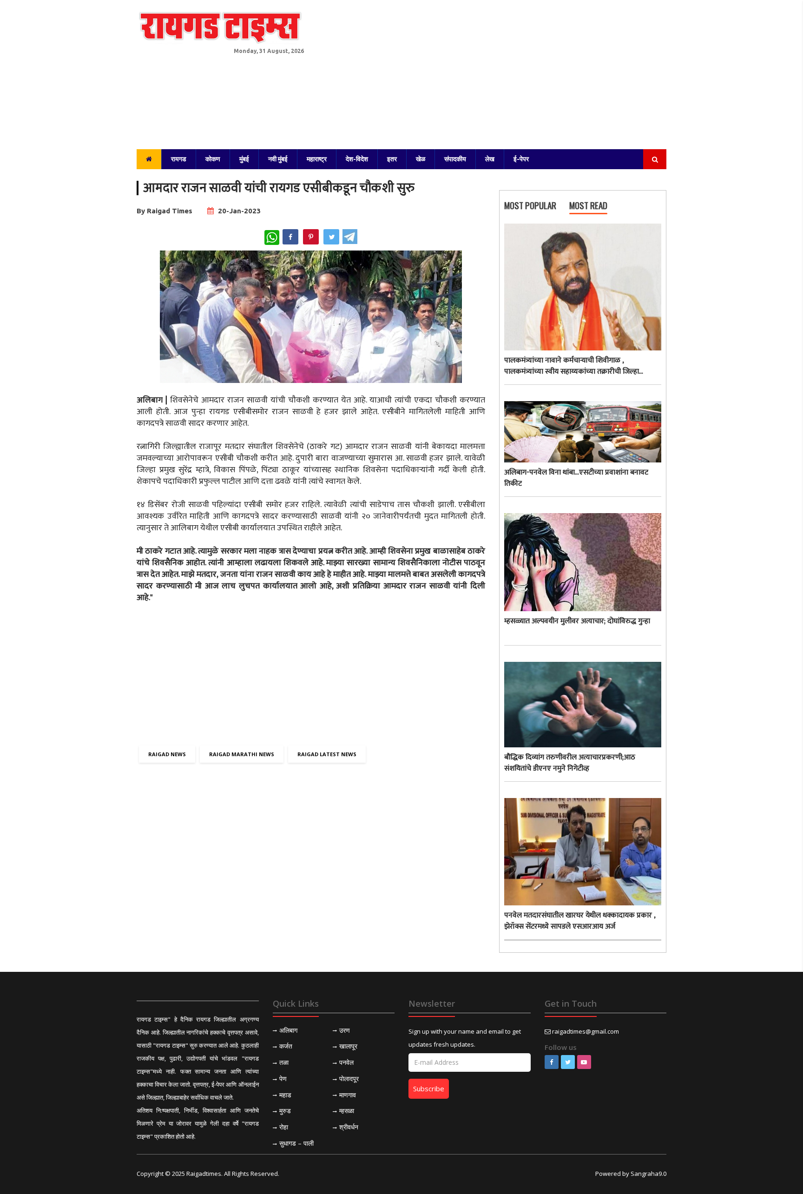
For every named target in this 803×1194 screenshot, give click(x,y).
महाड (285, 1094)
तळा (284, 1062)
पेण (283, 1078)
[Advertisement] (492, 70)
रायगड (178, 159)
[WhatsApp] (271, 237)
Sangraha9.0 (648, 1173)
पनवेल (346, 1062)
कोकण (212, 159)
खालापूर (348, 1046)
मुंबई (244, 159)
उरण (344, 1030)
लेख (489, 159)
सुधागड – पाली (296, 1143)
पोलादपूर (349, 1078)
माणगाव (347, 1094)
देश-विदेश (357, 159)
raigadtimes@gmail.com (585, 1031)
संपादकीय (455, 159)
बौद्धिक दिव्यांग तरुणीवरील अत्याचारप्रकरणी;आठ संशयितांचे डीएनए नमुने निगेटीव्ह (569, 763)
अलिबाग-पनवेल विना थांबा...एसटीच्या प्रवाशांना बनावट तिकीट (576, 478)
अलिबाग (288, 1030)
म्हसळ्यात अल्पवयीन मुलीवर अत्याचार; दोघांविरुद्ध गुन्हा (577, 621)
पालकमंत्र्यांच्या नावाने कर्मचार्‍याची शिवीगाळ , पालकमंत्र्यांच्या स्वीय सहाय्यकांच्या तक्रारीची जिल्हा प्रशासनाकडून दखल (571, 366)
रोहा (283, 1126)
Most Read (588, 205)
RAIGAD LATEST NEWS (326, 754)
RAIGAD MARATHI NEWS (241, 754)
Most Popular (530, 205)
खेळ (420, 159)
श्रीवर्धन (348, 1126)
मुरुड (285, 1110)
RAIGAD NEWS (167, 754)
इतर (392, 159)
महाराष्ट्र (317, 159)
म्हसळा (346, 1110)
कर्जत (285, 1046)
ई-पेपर (521, 159)
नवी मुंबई (278, 159)
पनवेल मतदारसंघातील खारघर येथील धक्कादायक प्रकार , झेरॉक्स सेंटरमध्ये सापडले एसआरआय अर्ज (579, 921)
